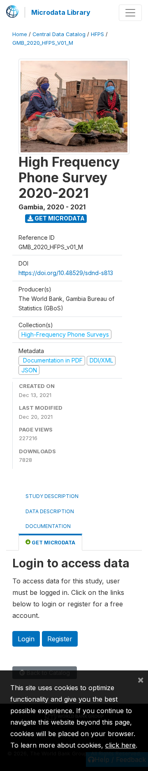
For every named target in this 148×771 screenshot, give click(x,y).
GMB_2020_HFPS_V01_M (42, 43)
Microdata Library (60, 12)
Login (26, 639)
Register (59, 639)
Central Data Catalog (59, 34)
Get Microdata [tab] (52, 542)
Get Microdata (59, 218)
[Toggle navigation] (130, 13)
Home (19, 34)
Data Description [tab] (49, 511)
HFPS (97, 34)
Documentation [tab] (48, 526)
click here (120, 745)
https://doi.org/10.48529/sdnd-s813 (65, 272)
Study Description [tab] (52, 496)
